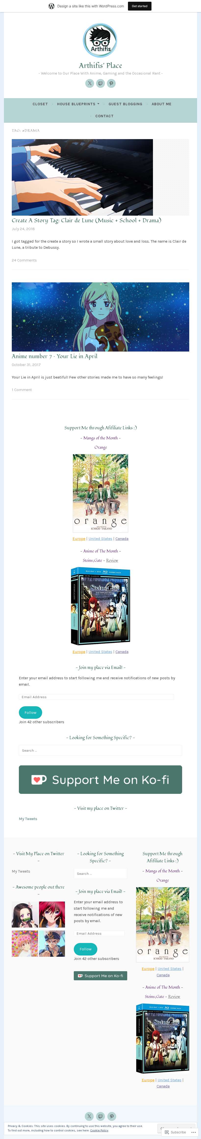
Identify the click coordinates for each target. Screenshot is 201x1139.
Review (112, 560)
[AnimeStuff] (25, 944)
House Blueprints (76, 104)
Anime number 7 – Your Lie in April (54, 356)
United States (100, 538)
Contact (104, 116)
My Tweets (28, 818)
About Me (162, 104)
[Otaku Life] (52, 916)
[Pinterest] (111, 83)
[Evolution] (52, 944)
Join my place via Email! (100, 668)
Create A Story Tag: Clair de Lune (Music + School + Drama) (86, 220)
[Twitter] (89, 83)
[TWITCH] (100, 1116)
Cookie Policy (99, 1130)
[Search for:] (100, 750)
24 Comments (24, 260)
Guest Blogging (125, 104)
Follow (31, 712)
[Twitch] (100, 83)
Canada (121, 538)
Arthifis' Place (100, 66)
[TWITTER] (89, 1116)
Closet (40, 104)
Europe (79, 538)
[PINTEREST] (111, 1116)
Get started (140, 6)
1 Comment (22, 389)
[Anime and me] (25, 916)
